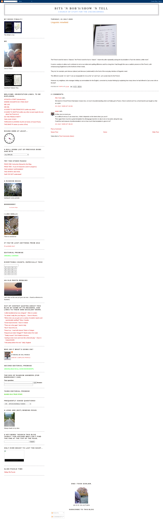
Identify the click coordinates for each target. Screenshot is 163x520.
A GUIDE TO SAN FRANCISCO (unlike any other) (19, 109)
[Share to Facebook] (79, 87)
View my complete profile (20, 357)
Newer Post (54, 132)
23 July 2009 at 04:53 (64, 106)
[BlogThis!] (75, 87)
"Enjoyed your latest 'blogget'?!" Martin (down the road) (21, 333)
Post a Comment (56, 129)
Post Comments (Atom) (66, 136)
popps (57, 111)
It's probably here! (9, 246)
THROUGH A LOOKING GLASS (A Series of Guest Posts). (22, 122)
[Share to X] (77, 87)
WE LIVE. (7, 104)
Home (105, 132)
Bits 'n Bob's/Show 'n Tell (81, 8)
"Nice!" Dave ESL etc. (11, 328)
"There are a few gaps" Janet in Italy (15, 325)
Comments (58, 517)
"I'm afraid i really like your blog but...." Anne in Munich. (21, 315)
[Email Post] (71, 86)
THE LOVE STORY (10, 119)
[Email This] (74, 87)
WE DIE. (7, 107)
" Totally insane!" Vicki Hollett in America (16, 335)
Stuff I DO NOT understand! (12, 174)
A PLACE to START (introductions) (15, 99)
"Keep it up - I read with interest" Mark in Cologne (19, 330)
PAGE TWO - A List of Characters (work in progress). (20, 166)
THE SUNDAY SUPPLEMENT (13, 169)
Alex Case (58, 98)
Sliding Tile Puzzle (9, 472)
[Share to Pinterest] (81, 87)
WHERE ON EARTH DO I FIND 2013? (16, 102)
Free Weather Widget (13, 207)
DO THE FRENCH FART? (12, 117)
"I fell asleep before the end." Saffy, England (17, 342)
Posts (56, 513)
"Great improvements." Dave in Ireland (16, 322)
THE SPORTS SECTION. (12, 171)
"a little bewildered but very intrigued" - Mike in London (20, 313)
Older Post (155, 132)
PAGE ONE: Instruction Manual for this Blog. (18, 164)
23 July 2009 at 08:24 (64, 124)
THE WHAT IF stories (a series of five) (16, 124)
